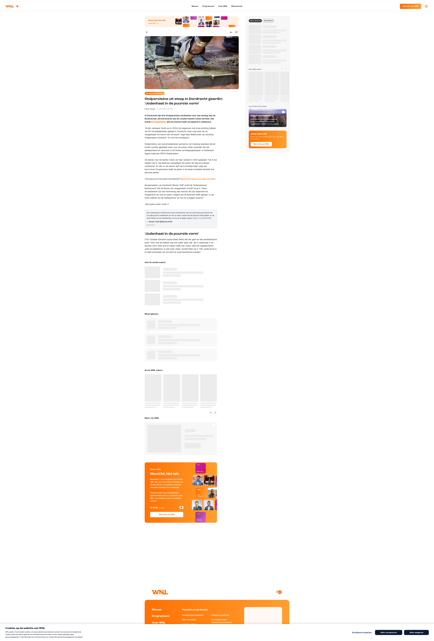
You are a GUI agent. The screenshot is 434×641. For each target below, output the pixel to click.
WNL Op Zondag (189, 619)
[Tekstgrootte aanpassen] (231, 32)
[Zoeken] (395, 6)
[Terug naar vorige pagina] (147, 32)
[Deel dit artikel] (236, 32)
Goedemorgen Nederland (154, 93)
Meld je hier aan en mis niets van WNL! (197, 179)
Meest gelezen (255, 21)
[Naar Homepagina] (12, 6)
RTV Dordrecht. (158, 122)
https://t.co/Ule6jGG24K (202, 218)
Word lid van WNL (410, 6)
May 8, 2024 (151, 225)
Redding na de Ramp (220, 615)
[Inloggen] (426, 6)
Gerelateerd (268, 21)
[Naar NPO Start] (278, 592)
